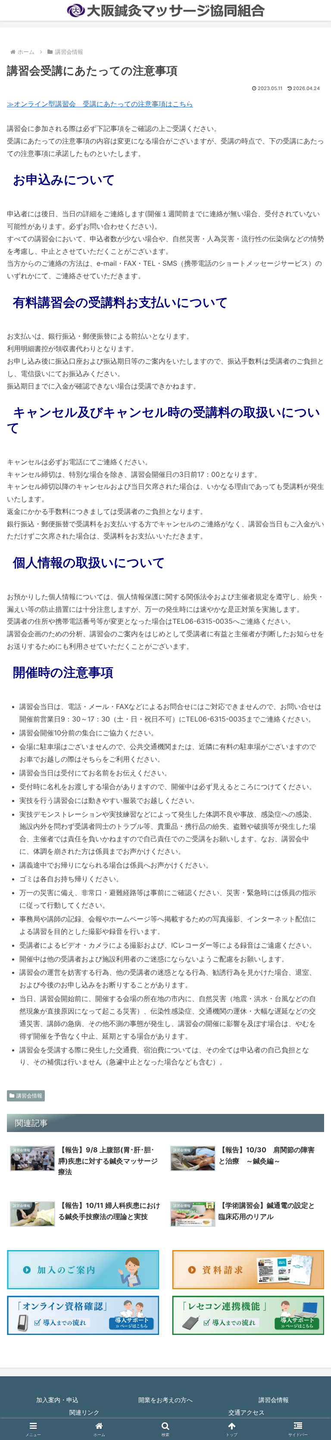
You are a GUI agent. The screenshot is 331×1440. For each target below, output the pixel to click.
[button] (305, 1220)
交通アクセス (246, 1412)
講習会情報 (29, 1095)
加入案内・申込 (57, 1399)
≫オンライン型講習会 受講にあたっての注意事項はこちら (100, 104)
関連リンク (84, 1412)
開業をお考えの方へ (165, 1399)
